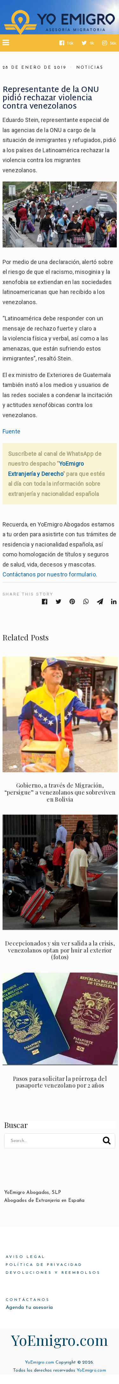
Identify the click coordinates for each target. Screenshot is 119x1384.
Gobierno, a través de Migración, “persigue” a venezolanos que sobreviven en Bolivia (60, 792)
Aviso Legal (26, 1257)
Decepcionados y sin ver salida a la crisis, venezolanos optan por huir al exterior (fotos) (60, 950)
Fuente (12, 431)
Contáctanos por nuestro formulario (49, 574)
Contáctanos (28, 1300)
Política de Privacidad (44, 1265)
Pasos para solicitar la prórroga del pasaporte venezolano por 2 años (60, 1082)
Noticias (90, 68)
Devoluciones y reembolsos (53, 1273)
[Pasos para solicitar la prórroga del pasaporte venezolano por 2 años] (60, 1019)
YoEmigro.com (59, 1340)
